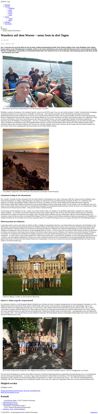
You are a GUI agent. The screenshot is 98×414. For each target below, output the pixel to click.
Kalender (7, 22)
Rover (10, 13)
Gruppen (7, 6)
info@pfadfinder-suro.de (9, 404)
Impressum (94, 412)
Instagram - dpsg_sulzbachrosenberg (13, 409)
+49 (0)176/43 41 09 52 (9, 402)
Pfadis (10, 12)
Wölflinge (11, 8)
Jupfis (10, 10)
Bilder (10, 20)
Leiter (10, 15)
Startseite (7, 5)
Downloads (8, 24)
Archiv (10, 18)
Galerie (7, 17)
